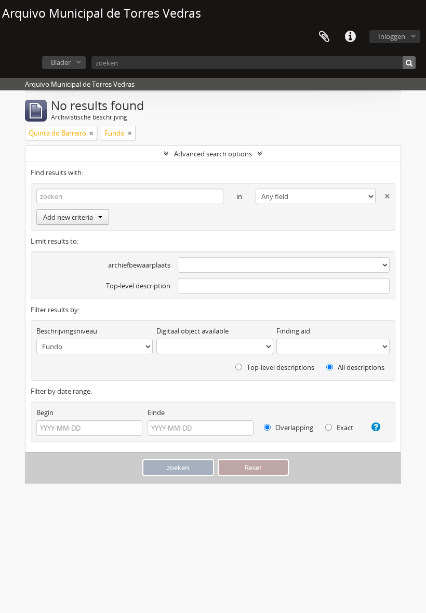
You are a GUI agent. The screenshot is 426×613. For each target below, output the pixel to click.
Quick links (350, 37)
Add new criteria (68, 217)
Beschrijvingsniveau (66, 331)
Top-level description (138, 285)
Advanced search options (213, 153)
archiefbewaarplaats (139, 265)
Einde (156, 412)
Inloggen (391, 36)
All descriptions (360, 367)
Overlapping (293, 427)
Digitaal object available (192, 331)
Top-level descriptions (279, 367)
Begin (45, 412)
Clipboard (324, 37)
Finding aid (293, 331)
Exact (344, 427)
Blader (61, 62)
